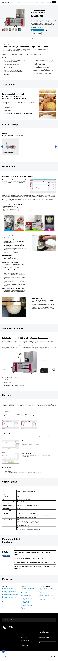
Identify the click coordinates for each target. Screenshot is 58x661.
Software (29, 38)
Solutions (7, 7)
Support (42, 2)
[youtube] (54, 656)
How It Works (22, 38)
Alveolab (12, 7)
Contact (47, 2)
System (26, 38)
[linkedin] (46, 656)
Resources (41, 38)
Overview (10, 38)
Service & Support (46, 38)
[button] (26, 2)
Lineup (18, 38)
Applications (14, 38)
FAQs (38, 38)
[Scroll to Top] (3, 651)
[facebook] (49, 656)
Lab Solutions (13, 2)
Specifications (34, 38)
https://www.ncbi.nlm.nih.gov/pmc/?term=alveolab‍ (31, 52)
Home (3, 7)
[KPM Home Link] (7, 627)
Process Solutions (20, 2)
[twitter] (52, 656)
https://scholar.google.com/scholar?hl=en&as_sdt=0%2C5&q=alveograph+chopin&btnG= (26, 54)
